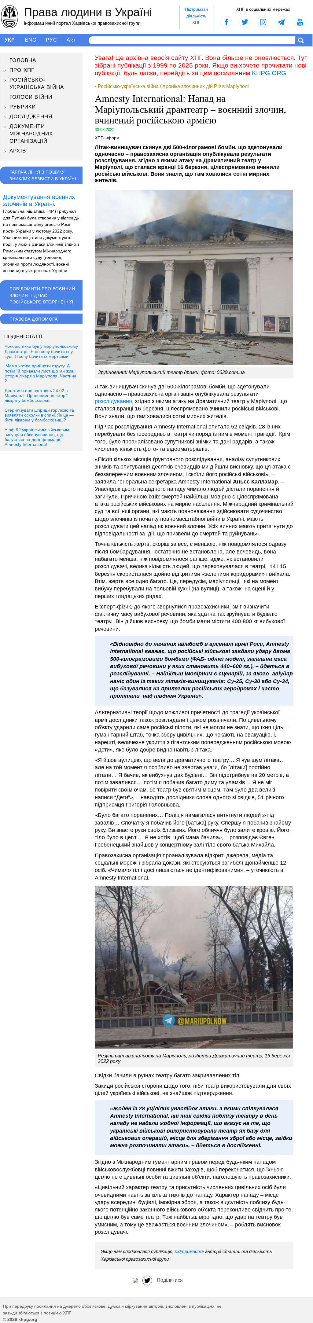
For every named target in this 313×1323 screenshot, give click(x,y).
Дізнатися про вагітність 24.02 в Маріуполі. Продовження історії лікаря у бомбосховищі (36, 395)
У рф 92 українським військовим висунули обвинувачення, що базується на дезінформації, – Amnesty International (37, 437)
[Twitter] (147, 1280)
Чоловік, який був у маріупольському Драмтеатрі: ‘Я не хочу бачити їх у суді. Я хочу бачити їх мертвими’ (41, 351)
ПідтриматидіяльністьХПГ (196, 16)
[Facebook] (135, 1280)
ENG (31, 39)
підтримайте (189, 1251)
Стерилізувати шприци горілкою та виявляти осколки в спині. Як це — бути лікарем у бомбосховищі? (39, 415)
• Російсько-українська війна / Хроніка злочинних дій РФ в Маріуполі (172, 86)
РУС (51, 39)
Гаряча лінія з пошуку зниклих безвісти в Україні (42, 175)
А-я (71, 39)
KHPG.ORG (269, 72)
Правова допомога (33, 319)
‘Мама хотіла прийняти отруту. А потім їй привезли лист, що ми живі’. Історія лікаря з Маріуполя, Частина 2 (40, 373)
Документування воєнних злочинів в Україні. (39, 200)
